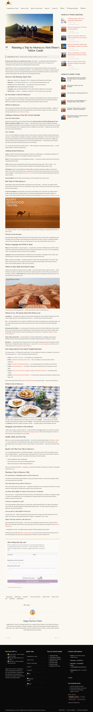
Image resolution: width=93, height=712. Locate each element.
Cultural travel (9, 596)
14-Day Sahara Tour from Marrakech (21, 375)
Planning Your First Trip (55, 666)
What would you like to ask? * (13, 565)
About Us (47, 8)
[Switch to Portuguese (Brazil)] (72, 8)
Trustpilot (70, 677)
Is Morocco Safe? (53, 664)
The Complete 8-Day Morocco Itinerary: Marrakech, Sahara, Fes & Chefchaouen (76, 78)
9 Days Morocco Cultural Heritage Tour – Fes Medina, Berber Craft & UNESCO (77, 101)
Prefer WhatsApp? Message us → (15, 587)
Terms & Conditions (71, 710)
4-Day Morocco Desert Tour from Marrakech (75, 86)
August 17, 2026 (72, 22)
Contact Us (55, 8)
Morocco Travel (46, 596)
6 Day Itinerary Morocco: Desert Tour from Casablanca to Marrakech (77, 116)
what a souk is (8, 431)
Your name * (10, 554)
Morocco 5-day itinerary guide (27, 532)
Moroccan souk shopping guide (43, 344)
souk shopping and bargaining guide (30, 431)
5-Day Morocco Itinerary (17, 357)
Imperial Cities (18, 596)
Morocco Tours (25, 8)
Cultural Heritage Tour (17, 366)
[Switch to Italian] (62, 8)
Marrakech (25, 596)
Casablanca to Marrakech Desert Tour (21, 359)
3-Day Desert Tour (54, 655)
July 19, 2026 (71, 31)
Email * (34, 554)
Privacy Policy (62, 710)
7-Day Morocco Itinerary (55, 657)
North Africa (12, 598)
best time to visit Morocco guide (51, 195)
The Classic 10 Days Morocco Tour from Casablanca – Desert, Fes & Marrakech (76, 108)
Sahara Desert (20, 598)
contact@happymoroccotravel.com (78, 667)
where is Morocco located (22, 111)
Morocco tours (29, 173)
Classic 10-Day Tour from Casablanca (21, 370)
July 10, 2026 (71, 39)
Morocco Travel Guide (36, 8)
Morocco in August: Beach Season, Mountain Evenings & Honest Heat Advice (77, 63)
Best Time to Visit (53, 662)
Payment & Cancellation (82, 710)
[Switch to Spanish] (83, 8)
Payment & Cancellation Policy (74, 702)
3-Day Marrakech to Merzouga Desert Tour (77, 93)
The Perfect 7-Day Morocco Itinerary (20, 364)
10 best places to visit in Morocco (23, 345)
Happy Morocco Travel (13, 8)
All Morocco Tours (54, 660)
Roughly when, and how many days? (15, 560)
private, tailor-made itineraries (28, 380)
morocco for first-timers (35, 596)
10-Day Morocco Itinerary (40, 370)
